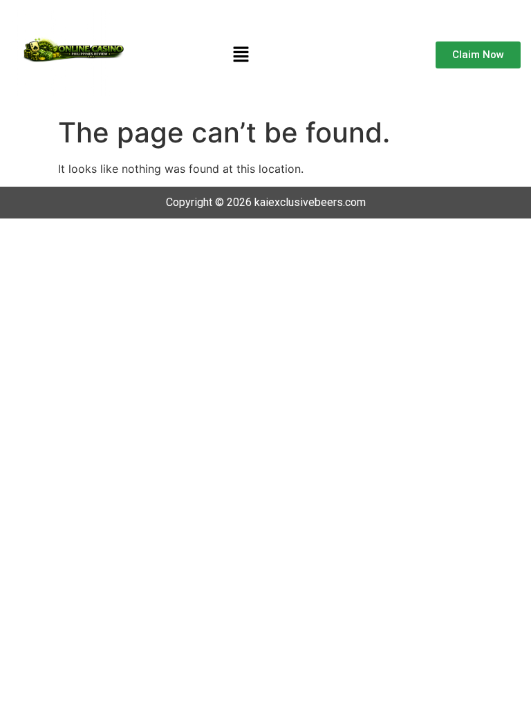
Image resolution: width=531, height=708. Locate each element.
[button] (240, 55)
